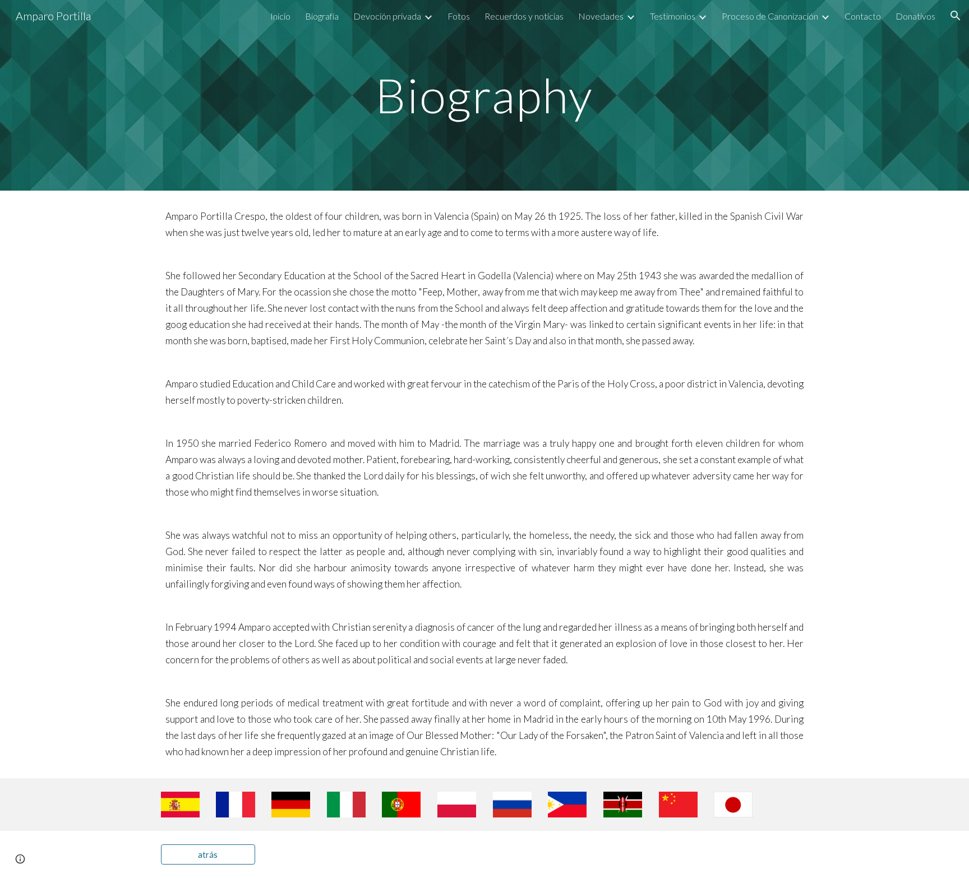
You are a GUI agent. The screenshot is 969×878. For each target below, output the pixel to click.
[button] (955, 15)
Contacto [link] (863, 16)
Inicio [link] (280, 16)
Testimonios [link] (672, 16)
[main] (484, 95)
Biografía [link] (322, 16)
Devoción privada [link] (387, 16)
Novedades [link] (601, 16)
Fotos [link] (458, 16)
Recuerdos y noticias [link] (524, 16)
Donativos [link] (915, 16)
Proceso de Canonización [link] (770, 16)
